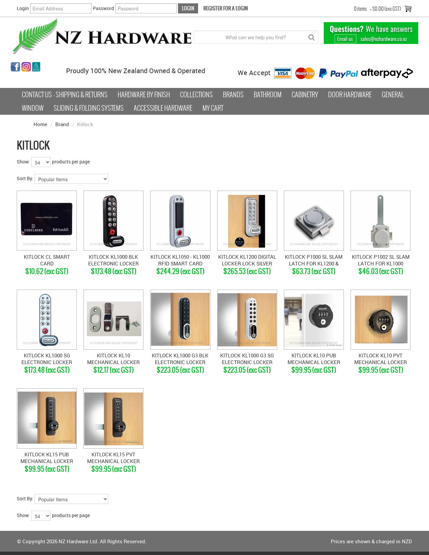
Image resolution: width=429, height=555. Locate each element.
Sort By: (25, 178)
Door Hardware (350, 94)
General (393, 94)
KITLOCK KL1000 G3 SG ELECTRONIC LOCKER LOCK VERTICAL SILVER (247, 362)
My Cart (212, 108)
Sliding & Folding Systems (89, 108)
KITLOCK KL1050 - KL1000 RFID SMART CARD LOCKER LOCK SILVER (180, 263)
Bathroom (268, 94)
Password (103, 8)
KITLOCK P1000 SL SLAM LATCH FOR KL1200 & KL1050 (314, 263)
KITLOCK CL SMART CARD (47, 260)
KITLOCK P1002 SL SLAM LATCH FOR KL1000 (381, 260)
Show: (23, 161)
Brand (62, 124)
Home (40, 124)
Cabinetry (305, 94)
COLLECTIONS (196, 94)
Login (23, 8)
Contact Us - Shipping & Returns (65, 94)
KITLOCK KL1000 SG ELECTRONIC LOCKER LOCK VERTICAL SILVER (47, 362)
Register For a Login (225, 8)
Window (33, 108)
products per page (71, 161)
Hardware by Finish (144, 94)
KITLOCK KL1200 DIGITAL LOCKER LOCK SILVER (247, 260)
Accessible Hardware (163, 108)
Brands (233, 94)
